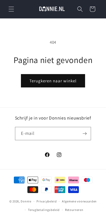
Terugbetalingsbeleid (44, 210)
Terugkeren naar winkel (53, 80)
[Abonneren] (84, 133)
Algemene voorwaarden (79, 201)
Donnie (26, 201)
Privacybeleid (46, 201)
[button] (11, 9)
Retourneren (74, 210)
